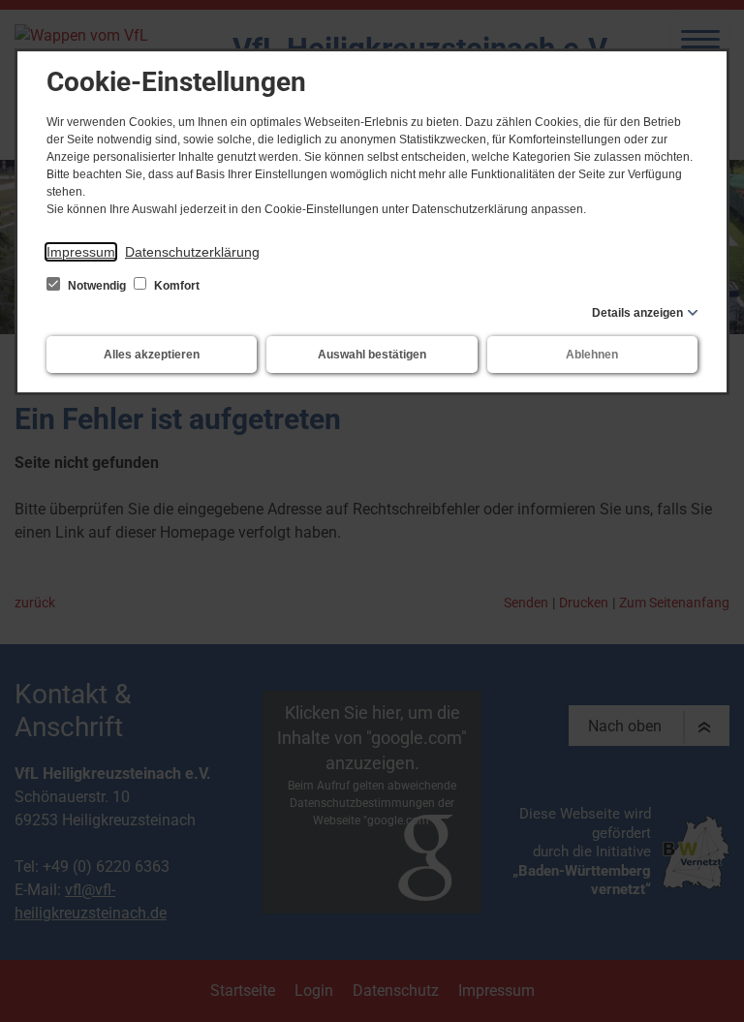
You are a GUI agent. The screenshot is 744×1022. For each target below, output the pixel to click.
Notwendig (97, 286)
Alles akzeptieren (152, 354)
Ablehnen (592, 354)
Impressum (80, 252)
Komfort (175, 286)
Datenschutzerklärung (192, 252)
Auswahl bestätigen (372, 354)
